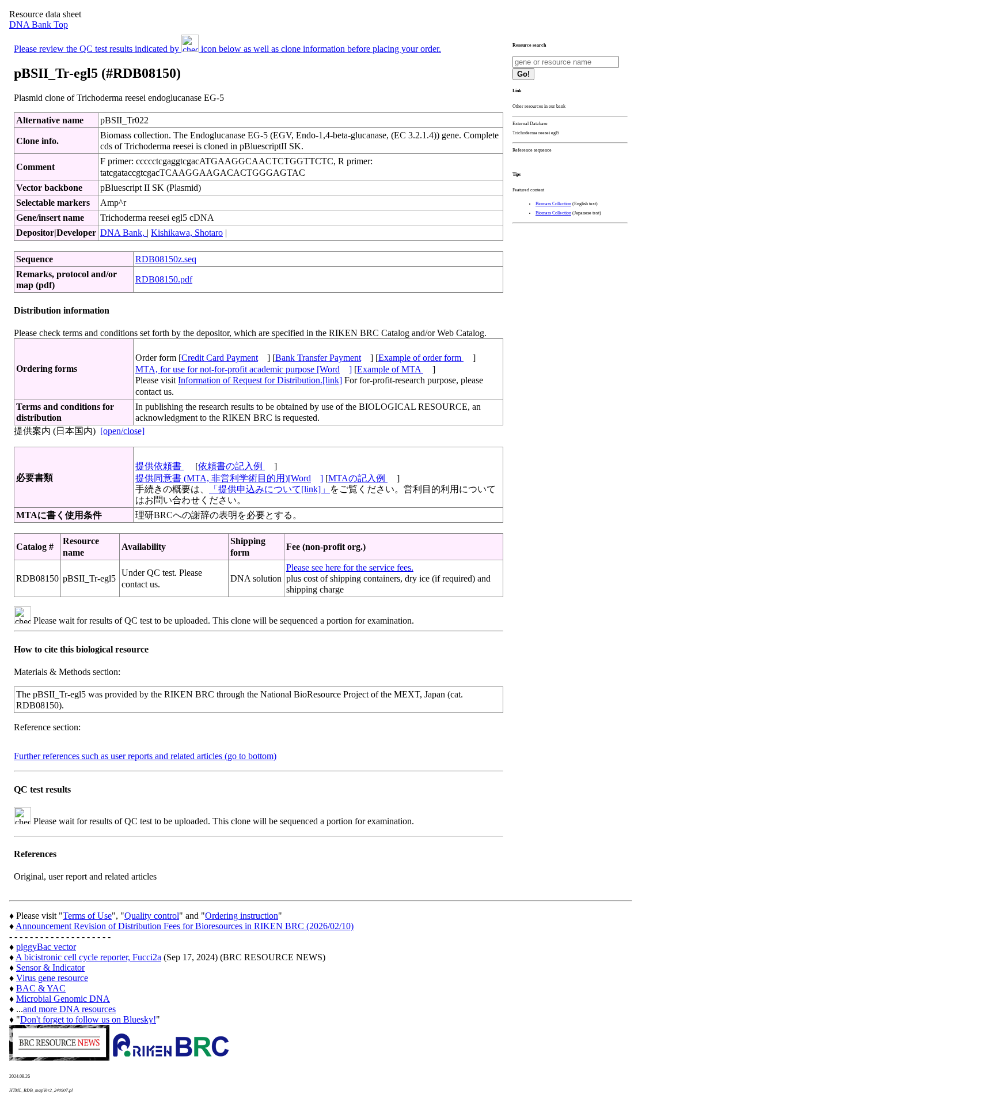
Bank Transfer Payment (318, 358)
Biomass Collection (553, 203)
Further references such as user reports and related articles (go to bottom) (145, 756)
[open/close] (122, 431)
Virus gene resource (52, 978)
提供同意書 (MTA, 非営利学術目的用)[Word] (229, 478)
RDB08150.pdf (163, 279)
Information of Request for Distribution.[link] (260, 380)
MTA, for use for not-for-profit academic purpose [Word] (243, 369)
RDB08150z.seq (165, 259)
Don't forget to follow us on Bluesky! (88, 1019)
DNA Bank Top (38, 24)
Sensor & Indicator (50, 967)
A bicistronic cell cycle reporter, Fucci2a (88, 957)
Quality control (151, 916)
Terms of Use (87, 916)
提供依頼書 (159, 466)
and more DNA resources (69, 1009)
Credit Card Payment (219, 358)
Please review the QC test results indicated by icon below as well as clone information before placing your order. (227, 49)
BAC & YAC (41, 988)
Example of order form (421, 358)
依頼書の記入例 (231, 466)
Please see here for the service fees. (349, 567)
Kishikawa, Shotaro (187, 232)
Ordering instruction (241, 916)
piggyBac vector (46, 947)
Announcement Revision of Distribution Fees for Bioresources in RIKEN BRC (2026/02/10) (185, 926)
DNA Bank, (123, 232)
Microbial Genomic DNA (63, 999)
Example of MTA (390, 369)
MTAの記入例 (358, 478)
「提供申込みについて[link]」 (269, 489)
